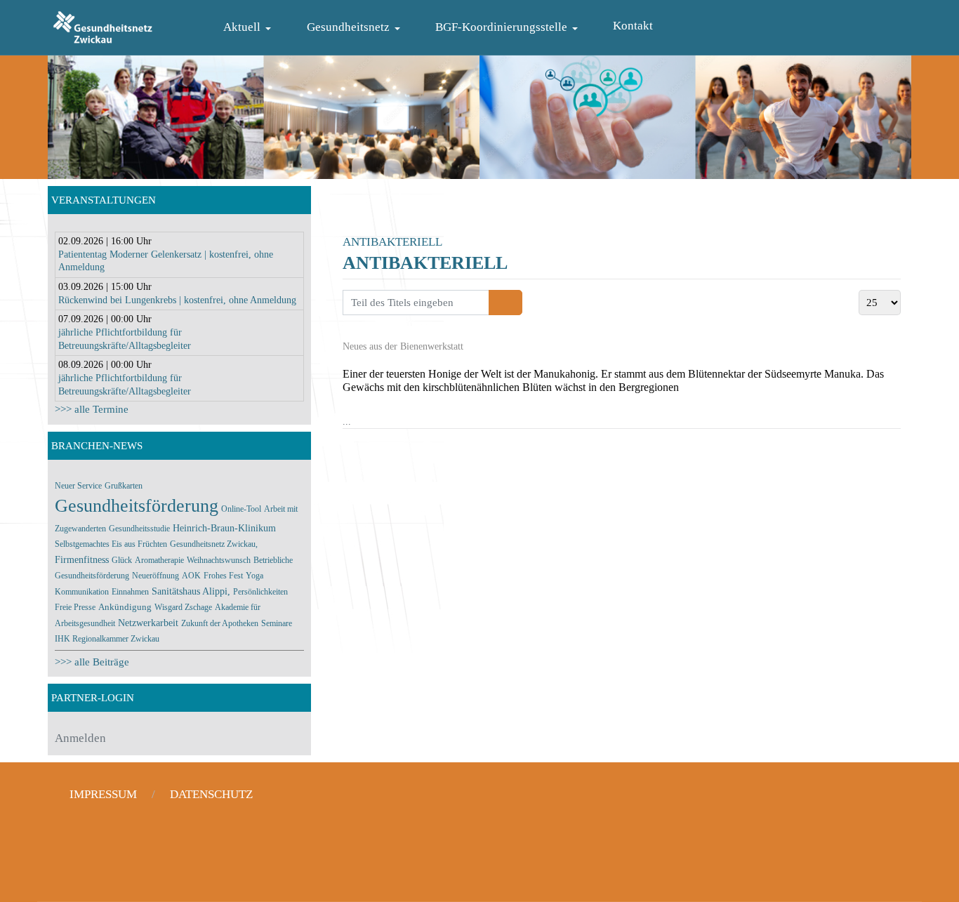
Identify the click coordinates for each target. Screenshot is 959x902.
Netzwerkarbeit (148, 623)
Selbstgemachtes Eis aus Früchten (111, 544)
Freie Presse (75, 607)
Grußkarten (124, 486)
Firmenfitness (82, 560)
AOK (191, 576)
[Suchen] (497, 302)
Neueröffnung (155, 576)
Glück (122, 560)
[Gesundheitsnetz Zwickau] (103, 25)
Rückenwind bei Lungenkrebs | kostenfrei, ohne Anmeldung (177, 300)
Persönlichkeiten (260, 592)
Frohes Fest (223, 576)
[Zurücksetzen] (513, 302)
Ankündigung (125, 607)
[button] (250, 27)
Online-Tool (241, 509)
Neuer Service (78, 486)
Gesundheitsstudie (139, 528)
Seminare (276, 623)
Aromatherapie (159, 560)
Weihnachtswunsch (219, 560)
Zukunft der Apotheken (219, 623)
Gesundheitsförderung (136, 506)
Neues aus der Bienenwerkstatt (403, 346)
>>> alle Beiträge (92, 662)
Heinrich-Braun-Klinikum (224, 528)
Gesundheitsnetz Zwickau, (214, 544)
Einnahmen (130, 592)
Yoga (254, 576)
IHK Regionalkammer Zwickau (107, 639)
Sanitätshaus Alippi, (191, 591)
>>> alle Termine (91, 409)
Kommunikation (82, 592)
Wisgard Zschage (183, 607)
